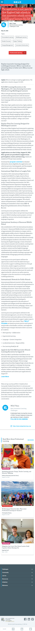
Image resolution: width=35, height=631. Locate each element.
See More (31, 440)
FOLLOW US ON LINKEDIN (19, 419)
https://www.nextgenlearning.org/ (22, 426)
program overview (16, 162)
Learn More (5, 376)
